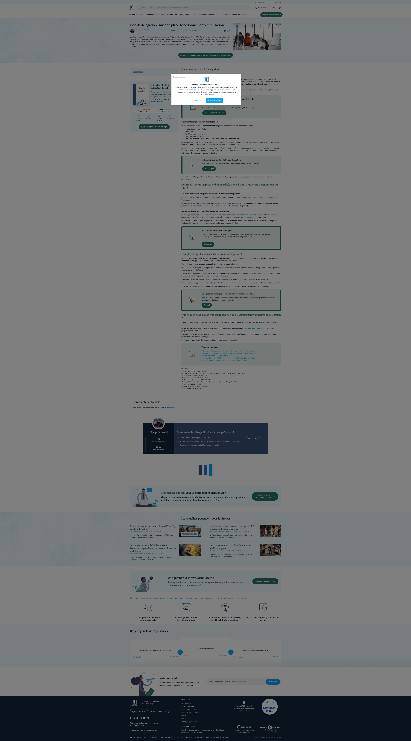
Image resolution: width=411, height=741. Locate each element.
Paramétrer (198, 100)
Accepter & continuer (214, 100)
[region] (206, 89)
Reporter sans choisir (179, 77)
